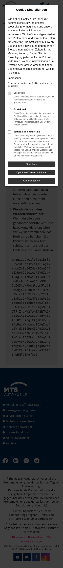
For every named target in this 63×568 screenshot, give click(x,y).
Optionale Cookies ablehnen (31, 172)
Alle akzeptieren (31, 180)
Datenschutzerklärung (31, 68)
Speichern (31, 164)
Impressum (14, 78)
